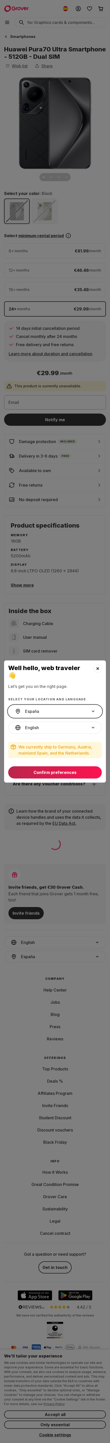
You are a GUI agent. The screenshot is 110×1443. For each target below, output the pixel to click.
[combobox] (55, 711)
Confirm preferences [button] (55, 772)
